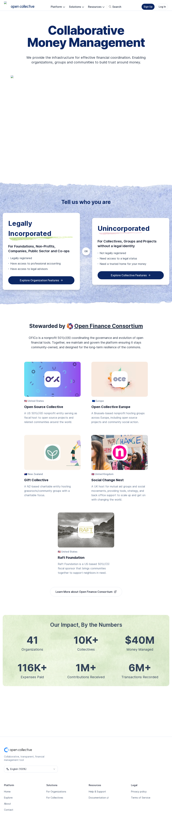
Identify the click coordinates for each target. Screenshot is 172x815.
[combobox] (31, 769)
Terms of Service (140, 797)
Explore (8, 797)
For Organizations (56, 791)
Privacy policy (139, 791)
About (7, 803)
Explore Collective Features (129, 275)
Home (7, 791)
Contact (8, 809)
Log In (162, 6)
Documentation (97, 797)
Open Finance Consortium (108, 326)
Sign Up (148, 6)
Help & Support (97, 791)
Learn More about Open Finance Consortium (84, 591)
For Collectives (54, 797)
